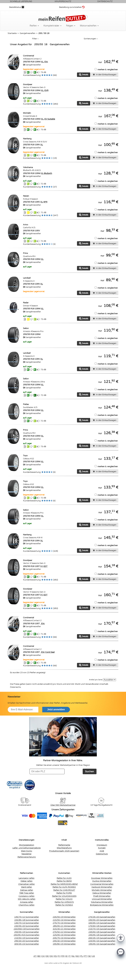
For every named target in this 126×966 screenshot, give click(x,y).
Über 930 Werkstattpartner (63, 805)
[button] (120, 938)
